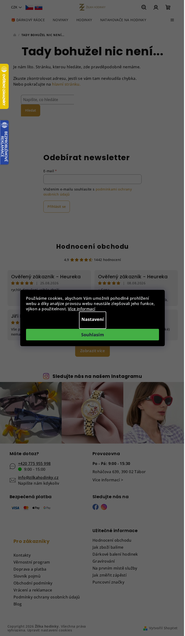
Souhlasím (92, 334)
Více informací (81, 309)
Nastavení (92, 319)
